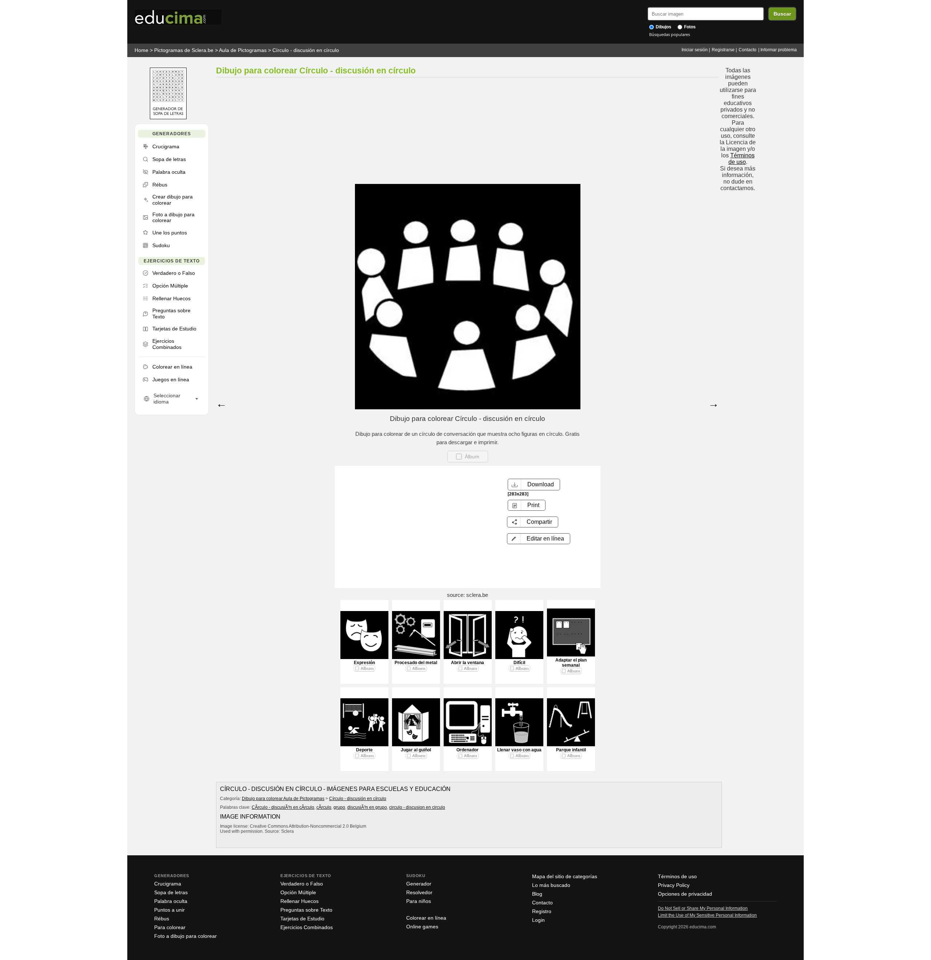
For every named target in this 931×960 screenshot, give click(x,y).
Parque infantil (571, 749)
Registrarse (723, 49)
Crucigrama (167, 884)
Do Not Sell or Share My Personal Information (703, 908)
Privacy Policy (674, 885)
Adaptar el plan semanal (571, 663)
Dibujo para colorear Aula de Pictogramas (283, 798)
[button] (538, 538)
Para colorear (169, 927)
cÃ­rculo (323, 807)
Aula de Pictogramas (243, 50)
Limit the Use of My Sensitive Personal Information (707, 915)
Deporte (364, 749)
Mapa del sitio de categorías (564, 876)
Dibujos (663, 26)
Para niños (418, 901)
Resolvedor (419, 892)
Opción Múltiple (298, 892)
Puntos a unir (169, 910)
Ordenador (467, 749)
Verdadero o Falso (301, 884)
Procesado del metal (416, 662)
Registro (541, 911)
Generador (418, 884)
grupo (339, 807)
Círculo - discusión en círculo (305, 50)
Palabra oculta (170, 901)
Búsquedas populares (669, 34)
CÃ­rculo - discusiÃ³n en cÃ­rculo (283, 807)
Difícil (519, 662)
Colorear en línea (426, 918)
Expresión (364, 662)
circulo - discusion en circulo (417, 807)
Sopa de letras (171, 892)
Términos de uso (741, 158)
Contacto (747, 49)
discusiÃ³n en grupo (367, 807)
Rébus (161, 918)
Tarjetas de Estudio (302, 918)
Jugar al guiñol (416, 749)
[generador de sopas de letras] (168, 118)
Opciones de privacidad (685, 894)
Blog (537, 894)
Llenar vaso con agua (519, 749)
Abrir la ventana (467, 662)
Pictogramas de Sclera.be (183, 50)
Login (538, 920)
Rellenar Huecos (299, 901)
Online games (422, 926)
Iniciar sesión (695, 49)
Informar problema (778, 49)
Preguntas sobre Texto (306, 910)
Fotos (689, 26)
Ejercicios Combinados (306, 927)
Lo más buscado (551, 885)
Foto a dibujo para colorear (185, 936)
